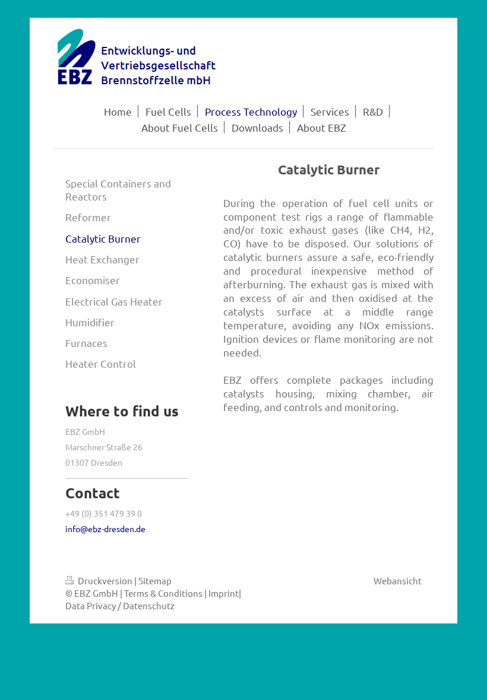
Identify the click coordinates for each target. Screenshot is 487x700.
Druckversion (105, 580)
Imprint (223, 593)
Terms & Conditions (163, 593)
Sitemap (155, 580)
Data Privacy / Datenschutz (120, 605)
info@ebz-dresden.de (105, 528)
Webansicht (398, 580)
